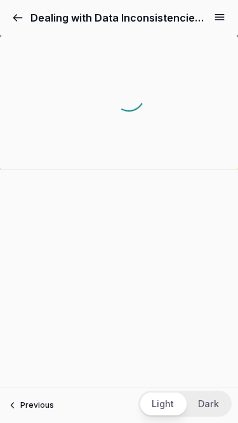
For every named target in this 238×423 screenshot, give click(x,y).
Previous (37, 405)
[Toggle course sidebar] (220, 17)
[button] (185, 404)
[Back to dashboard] (18, 18)
